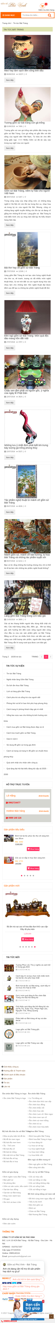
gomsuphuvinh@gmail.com (19, 1256)
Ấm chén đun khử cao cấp (40, 1101)
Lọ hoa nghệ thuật (37, 1149)
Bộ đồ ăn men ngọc (11, 1139)
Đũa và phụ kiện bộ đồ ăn (14, 1136)
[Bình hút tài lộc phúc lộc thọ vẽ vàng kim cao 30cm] (9, 838)
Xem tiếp (9, 80)
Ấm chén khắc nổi (36, 1108)
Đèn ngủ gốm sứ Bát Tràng (40, 1164)
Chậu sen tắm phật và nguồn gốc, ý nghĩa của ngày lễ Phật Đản (26, 392)
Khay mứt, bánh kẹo (12, 1196)
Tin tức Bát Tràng (14, 673)
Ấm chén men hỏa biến (39, 1127)
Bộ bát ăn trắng (10, 1152)
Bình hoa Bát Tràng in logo (40, 1139)
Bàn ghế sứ (8, 1180)
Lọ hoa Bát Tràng (36, 1131)
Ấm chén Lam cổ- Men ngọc (41, 1114)
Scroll (51, 1316)
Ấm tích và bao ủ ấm (12, 1202)
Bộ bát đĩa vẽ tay (10, 1158)
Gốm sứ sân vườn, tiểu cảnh (15, 1186)
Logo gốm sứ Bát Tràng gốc (27, 1029)
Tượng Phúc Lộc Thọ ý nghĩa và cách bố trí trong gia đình (33, 966)
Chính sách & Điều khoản (14, 1075)
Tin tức (6, 1083)
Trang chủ (6, 23)
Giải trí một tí (12, 739)
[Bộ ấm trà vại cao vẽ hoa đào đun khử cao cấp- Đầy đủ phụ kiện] (27, 907)
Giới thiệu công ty (11, 1067)
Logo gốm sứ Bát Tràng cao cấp (29, 1043)
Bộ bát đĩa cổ (9, 1149)
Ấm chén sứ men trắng (38, 1120)
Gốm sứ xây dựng (10, 1219)
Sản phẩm (8, 1079)
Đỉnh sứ (32, 1208)
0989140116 (10, 1321)
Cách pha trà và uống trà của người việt (23, 697)
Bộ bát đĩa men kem (12, 1142)
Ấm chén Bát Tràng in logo (14, 1094)
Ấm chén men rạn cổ (38, 1117)
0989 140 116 (14, 818)
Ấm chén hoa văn (36, 1111)
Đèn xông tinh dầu (37, 1167)
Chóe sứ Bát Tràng (37, 1211)
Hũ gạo (6, 1199)
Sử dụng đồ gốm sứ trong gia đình (21, 745)
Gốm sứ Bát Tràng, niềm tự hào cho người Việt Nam (27, 192)
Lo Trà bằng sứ (35, 1098)
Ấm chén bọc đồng (37, 1104)
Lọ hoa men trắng (36, 1152)
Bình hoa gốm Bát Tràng (39, 1136)
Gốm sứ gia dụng (10, 1172)
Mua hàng (34, 849)
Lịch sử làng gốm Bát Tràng (18, 691)
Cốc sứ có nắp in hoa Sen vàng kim (30, 858)
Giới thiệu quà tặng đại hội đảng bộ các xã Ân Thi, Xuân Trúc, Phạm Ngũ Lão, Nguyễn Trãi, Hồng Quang (32, 1008)
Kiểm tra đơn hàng (46, 10)
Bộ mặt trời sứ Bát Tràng (13, 1155)
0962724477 (14, 803)
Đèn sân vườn (9, 1224)
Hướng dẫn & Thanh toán (14, 1071)
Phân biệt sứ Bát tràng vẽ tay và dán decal (31, 1019)
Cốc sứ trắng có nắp (37, 1180)
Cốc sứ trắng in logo (37, 1189)
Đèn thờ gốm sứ (36, 1205)
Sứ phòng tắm (9, 1183)
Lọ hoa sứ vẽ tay (36, 1146)
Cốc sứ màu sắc (36, 1177)
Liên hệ (7, 1086)
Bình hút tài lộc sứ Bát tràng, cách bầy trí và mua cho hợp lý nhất (33, 987)
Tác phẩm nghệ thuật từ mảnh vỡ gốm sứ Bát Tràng (26, 501)
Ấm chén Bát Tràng (36, 1094)
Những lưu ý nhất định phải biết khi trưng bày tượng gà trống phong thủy (26, 446)
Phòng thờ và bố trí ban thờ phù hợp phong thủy (27, 703)
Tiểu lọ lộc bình (35, 1202)
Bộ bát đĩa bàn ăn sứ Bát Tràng (16, 1131)
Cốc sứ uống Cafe (36, 1186)
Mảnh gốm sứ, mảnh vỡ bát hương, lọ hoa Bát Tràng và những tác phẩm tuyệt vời (27, 556)
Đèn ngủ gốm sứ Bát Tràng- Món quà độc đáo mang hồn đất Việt (26, 337)
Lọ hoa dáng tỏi (35, 1142)
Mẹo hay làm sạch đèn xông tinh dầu (24, 70)
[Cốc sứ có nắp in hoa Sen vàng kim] (9, 860)
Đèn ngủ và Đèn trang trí (39, 1160)
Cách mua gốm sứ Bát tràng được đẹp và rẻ (25, 727)
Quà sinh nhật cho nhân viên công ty (22, 763)
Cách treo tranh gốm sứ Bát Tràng (21, 733)
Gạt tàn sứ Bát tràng (12, 1193)
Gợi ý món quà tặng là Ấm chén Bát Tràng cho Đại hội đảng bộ (31, 996)
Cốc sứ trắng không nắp (39, 1183)
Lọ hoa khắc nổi (36, 1155)
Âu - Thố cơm (9, 1146)
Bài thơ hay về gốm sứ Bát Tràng (22, 267)
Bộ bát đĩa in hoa (10, 1161)
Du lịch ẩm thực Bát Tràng (18, 685)
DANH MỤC (9, 15)
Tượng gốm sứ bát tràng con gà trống (24, 122)
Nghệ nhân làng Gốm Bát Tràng (20, 679)
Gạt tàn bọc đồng (10, 1189)
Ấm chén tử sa (35, 1124)
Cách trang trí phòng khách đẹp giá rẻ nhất (25, 709)
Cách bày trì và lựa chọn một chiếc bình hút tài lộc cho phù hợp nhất (32, 977)
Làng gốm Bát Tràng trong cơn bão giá (25, 616)
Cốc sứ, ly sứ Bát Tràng (38, 1172)
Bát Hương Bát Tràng (38, 1214)
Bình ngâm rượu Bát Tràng (14, 1177)
